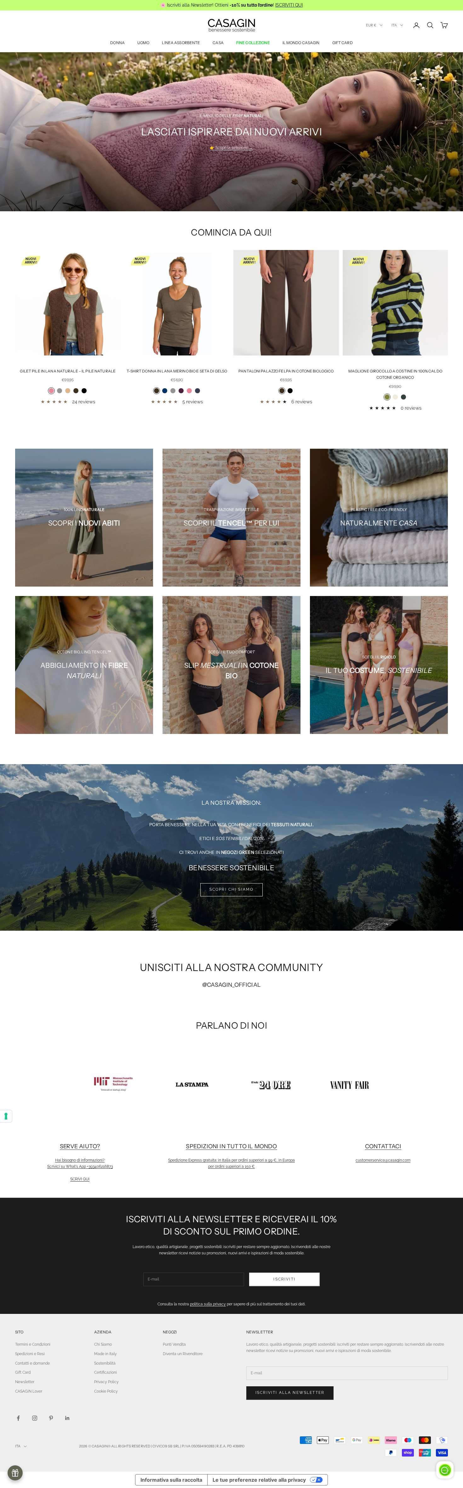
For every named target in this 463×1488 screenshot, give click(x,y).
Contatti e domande (32, 1363)
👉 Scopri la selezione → (231, 147)
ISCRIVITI (284, 1279)
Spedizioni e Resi (30, 1354)
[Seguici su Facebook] (18, 1418)
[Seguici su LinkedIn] (67, 1418)
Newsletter (24, 1382)
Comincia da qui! (231, 232)
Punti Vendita (174, 1344)
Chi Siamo (103, 1344)
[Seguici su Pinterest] (51, 1418)
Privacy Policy (106, 1382)
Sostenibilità (105, 1363)
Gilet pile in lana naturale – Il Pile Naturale (68, 371)
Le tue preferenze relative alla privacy (259, 1480)
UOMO (143, 42)
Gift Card (23, 1372)
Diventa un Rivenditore (183, 1354)
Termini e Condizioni (32, 1344)
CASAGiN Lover (28, 1391)
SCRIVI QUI (79, 1179)
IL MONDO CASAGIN (301, 42)
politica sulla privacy (208, 1304)
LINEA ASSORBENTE (181, 42)
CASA (218, 42)
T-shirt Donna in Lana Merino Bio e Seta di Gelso (177, 371)
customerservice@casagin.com (383, 1160)
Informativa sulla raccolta (171, 1480)
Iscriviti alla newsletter (289, 1392)
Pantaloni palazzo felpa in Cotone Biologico (286, 371)
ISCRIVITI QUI (289, 5)
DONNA (117, 42)
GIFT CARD (342, 42)
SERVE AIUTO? (80, 1146)
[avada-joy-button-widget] (15, 1472)
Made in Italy (105, 1354)
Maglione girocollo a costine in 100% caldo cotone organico (395, 374)
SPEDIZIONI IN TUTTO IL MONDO (231, 1146)
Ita (394, 25)
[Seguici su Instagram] (34, 1418)
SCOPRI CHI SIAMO (231, 889)
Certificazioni (105, 1372)
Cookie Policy (106, 1391)
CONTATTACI (383, 1146)
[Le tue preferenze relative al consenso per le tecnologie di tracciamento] (6, 1116)
